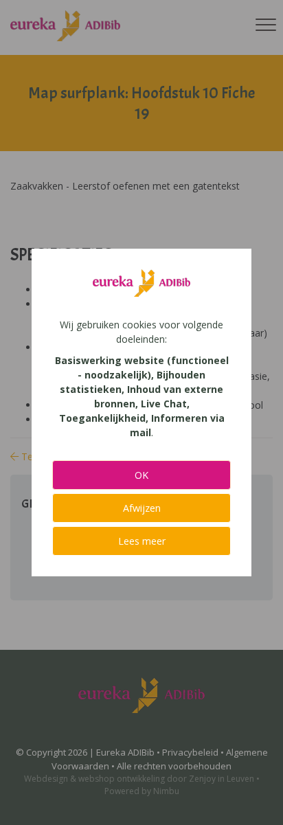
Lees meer (142, 540)
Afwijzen (142, 508)
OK (141, 475)
